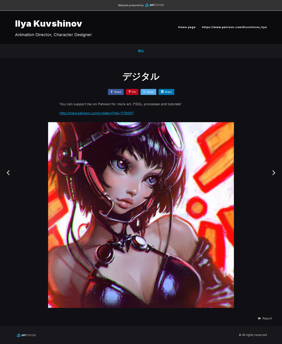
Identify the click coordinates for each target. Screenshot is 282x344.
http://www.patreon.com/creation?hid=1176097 (96, 113)
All (141, 51)
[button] (265, 318)
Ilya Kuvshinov (48, 23)
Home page (187, 27)
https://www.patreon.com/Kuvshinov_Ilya (234, 27)
